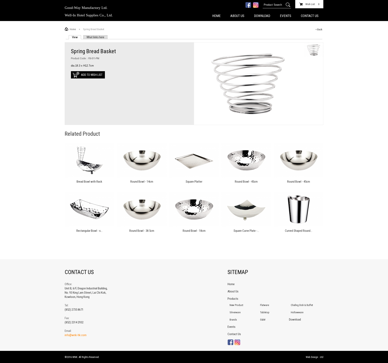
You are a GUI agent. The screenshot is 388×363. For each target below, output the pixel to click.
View (76, 37)
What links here (95, 37)
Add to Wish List (91, 75)
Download (262, 16)
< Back (318, 29)
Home (216, 16)
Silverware (235, 312)
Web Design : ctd (314, 357)
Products (233, 299)
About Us (237, 16)
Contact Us (309, 16)
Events (285, 16)
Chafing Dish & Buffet (302, 305)
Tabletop (264, 312)
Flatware (264, 305)
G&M (262, 319)
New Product (236, 305)
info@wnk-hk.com (75, 335)
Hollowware (297, 312)
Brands (233, 319)
